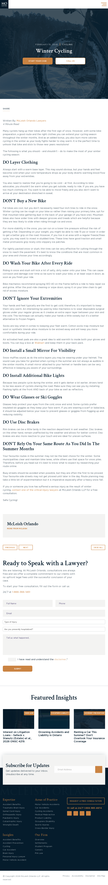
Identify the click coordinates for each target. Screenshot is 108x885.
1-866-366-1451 (21, 592)
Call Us (70, 61)
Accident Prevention (94, 713)
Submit (17, 669)
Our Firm (41, 835)
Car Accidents (42, 808)
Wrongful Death (11, 825)
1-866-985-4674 (93, 808)
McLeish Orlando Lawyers (32, 121)
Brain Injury (8, 853)
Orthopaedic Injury (12, 815)
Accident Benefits (12, 804)
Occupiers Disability (45, 821)
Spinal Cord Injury (11, 811)
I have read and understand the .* (42, 659)
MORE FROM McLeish (17, 528)
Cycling (67, 45)
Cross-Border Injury (44, 828)
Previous (10, 547)
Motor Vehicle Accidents (47, 804)
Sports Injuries (42, 825)
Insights (8, 835)
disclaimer (60, 659)
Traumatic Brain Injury (14, 808)
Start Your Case (38, 61)
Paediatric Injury (11, 818)
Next (25, 547)
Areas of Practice (46, 800)
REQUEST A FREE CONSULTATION (86, 801)
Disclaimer (90, 876)
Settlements (41, 843)
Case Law (29, 713)
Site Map (101, 876)
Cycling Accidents (44, 811)
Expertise (9, 800)
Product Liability (43, 818)
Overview (39, 840)
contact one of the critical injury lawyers (34, 490)
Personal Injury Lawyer (14, 857)
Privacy (66, 876)
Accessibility (77, 876)
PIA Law (39, 853)
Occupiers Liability (60, 713)
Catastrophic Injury (12, 821)
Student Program (43, 846)
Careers (39, 850)
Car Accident (9, 850)
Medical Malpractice (45, 815)
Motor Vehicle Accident (14, 860)
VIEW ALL (98, 547)
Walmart (39, 343)
